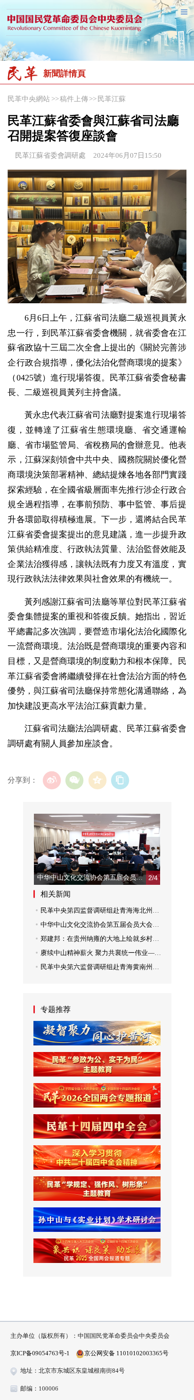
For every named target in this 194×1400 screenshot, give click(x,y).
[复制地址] (120, 780)
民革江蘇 (111, 99)
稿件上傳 (74, 99)
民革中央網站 (29, 99)
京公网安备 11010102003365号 (126, 1353)
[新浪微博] (52, 780)
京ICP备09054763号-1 (40, 1353)
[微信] (74, 780)
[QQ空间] (97, 780)
